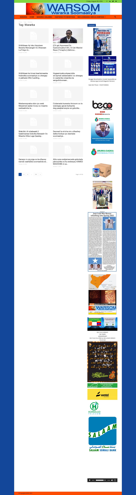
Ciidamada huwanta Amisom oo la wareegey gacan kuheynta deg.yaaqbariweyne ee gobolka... (67, 105)
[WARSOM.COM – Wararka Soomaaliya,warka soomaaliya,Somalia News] (68, 9)
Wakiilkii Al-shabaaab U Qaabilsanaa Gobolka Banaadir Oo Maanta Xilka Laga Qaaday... (33, 133)
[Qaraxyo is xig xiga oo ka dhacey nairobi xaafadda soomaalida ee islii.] (34, 149)
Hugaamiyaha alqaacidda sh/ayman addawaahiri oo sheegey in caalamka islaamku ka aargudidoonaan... (68, 76)
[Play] (90, 480)
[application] (102, 467)
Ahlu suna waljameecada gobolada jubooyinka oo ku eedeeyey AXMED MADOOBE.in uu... (68, 161)
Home (20, 22)
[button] (115, 17)
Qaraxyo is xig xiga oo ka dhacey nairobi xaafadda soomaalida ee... (33, 160)
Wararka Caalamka (44, 17)
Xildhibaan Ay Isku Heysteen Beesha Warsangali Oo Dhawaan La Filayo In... (32, 47)
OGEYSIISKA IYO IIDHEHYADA (65, 17)
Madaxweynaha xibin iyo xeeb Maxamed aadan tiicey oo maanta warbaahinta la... (33, 105)
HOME (32, 17)
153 (36, 174)
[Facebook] (106, 1)
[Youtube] (116, 1)
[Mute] (112, 480)
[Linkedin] (110, 1)
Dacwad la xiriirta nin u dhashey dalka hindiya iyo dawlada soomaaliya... (66, 133)
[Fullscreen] (115, 480)
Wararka (23, 17)
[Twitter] (113, 1)
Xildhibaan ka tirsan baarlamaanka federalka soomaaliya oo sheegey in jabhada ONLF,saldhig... (33, 75)
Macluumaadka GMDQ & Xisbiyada (91, 17)
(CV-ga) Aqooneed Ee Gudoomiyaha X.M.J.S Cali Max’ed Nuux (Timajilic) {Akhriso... (67, 47)
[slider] (101, 480)
